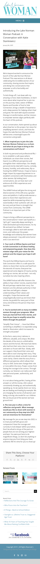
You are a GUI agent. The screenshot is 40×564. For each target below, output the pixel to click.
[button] (4, 478)
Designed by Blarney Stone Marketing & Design (20, 549)
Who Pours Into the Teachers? (16, 505)
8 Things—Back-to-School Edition (17, 510)
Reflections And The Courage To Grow (19, 501)
